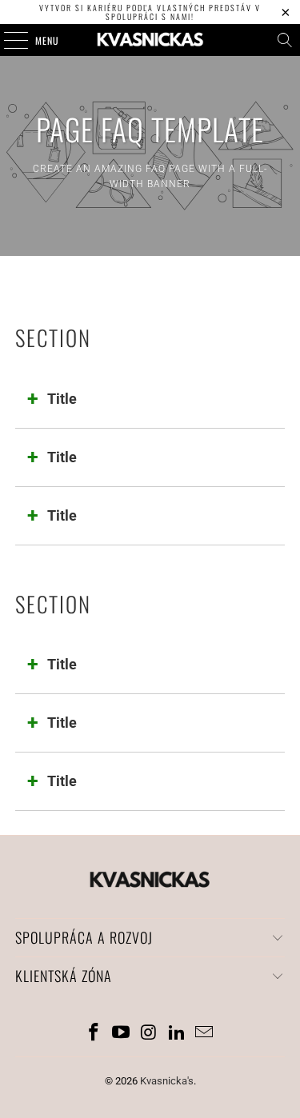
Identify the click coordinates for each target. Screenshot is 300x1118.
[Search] (285, 40)
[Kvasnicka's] (150, 40)
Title (62, 398)
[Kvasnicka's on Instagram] (150, 1033)
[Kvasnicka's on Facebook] (94, 1033)
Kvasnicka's (167, 1081)
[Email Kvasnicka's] (205, 1033)
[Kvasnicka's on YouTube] (122, 1033)
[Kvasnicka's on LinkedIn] (177, 1033)
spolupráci (132, 16)
